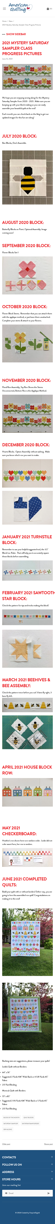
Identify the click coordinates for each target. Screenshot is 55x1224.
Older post (6, 1144)
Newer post (48, 1144)
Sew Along (8, 1129)
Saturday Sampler (11, 1123)
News (10, 21)
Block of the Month (12, 1117)
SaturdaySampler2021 (30, 1123)
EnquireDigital (34, 1212)
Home (4, 21)
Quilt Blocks (28, 1117)
